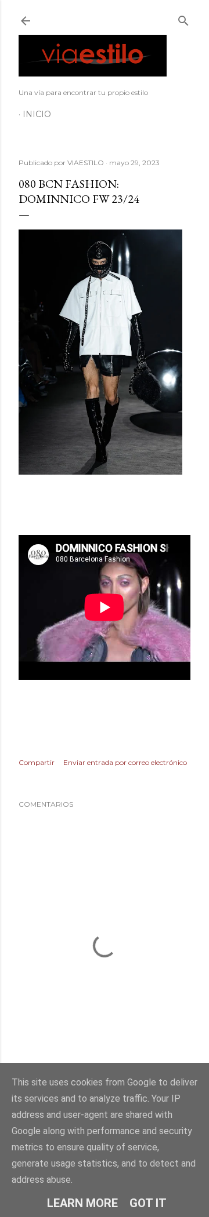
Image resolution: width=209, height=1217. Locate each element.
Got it (148, 1203)
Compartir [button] (37, 762)
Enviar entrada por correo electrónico (125, 762)
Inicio (37, 114)
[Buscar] (183, 18)
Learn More (82, 1203)
